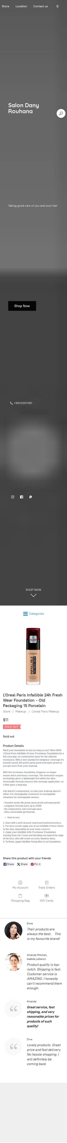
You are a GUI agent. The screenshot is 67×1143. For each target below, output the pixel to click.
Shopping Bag (20, 900)
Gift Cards (46, 900)
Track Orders (46, 887)
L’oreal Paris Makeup (45, 711)
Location (21, 6)
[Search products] (61, 113)
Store (6, 711)
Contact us (40, 6)
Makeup (21, 711)
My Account (20, 887)
